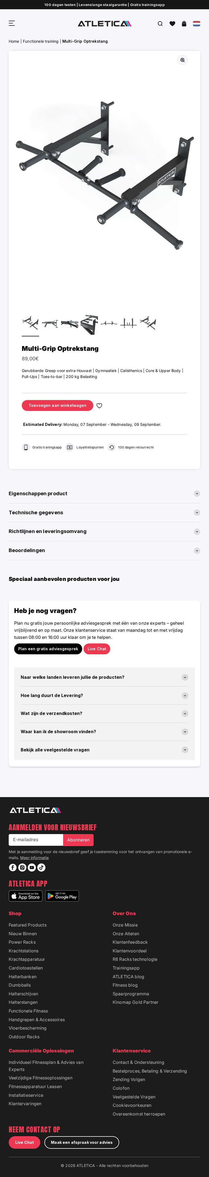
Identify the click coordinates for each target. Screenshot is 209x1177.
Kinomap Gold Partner (135, 1002)
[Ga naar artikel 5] (109, 324)
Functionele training (41, 41)
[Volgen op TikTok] (41, 867)
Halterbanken (22, 976)
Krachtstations (23, 950)
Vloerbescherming (28, 1028)
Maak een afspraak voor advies (82, 1142)
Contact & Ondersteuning (138, 1062)
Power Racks (22, 942)
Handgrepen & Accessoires (37, 1019)
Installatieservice (26, 1095)
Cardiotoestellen (26, 968)
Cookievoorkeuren (132, 1105)
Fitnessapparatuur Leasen (35, 1086)
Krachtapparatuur (27, 959)
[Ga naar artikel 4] (89, 324)
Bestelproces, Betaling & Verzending (150, 1071)
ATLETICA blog (128, 976)
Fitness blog (125, 985)
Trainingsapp (126, 968)
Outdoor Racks (24, 1036)
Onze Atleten (126, 933)
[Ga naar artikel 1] (30, 324)
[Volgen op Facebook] (13, 867)
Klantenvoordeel (130, 950)
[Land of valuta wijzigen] (196, 23)
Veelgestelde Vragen (134, 1096)
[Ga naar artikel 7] (148, 324)
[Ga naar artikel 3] (69, 324)
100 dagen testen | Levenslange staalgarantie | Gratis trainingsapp (104, 4)
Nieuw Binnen (23, 933)
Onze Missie (125, 925)
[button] (172, 23)
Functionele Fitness (28, 1011)
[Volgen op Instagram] (22, 867)
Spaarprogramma (131, 993)
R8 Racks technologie (135, 959)
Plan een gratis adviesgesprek (48, 648)
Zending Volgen (129, 1079)
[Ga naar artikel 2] (50, 324)
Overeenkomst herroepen (139, 1114)
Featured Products (28, 925)
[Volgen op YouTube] (32, 867)
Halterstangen (23, 1002)
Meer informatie (34, 857)
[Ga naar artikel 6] (128, 324)
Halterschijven (23, 993)
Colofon (121, 1088)
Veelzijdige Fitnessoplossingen (40, 1077)
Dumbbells (20, 985)
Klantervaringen (25, 1103)
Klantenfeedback (130, 942)
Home (14, 41)
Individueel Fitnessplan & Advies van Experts (46, 1066)
